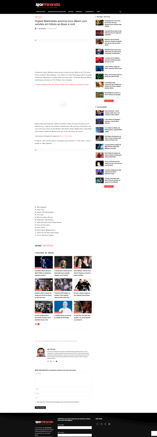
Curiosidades (38, 267)
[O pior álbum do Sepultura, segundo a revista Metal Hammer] (100, 121)
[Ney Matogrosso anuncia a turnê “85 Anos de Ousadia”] (100, 94)
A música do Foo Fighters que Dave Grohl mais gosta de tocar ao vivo (112, 60)
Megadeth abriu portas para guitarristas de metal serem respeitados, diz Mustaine (113, 51)
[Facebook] (50, 32)
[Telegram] (61, 32)
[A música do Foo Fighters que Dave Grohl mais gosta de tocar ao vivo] (100, 60)
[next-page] (38, 324)
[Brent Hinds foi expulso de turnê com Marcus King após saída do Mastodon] (100, 155)
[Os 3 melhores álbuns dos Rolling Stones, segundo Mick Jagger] (100, 130)
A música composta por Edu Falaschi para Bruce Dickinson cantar (113, 171)
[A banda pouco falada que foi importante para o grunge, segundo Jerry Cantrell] (63, 262)
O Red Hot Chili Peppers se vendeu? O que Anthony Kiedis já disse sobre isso (62, 295)
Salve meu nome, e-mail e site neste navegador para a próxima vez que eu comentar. (58, 402)
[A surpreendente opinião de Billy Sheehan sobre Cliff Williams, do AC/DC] (100, 146)
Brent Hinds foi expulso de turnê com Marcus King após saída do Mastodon (113, 155)
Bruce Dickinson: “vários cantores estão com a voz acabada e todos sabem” (112, 112)
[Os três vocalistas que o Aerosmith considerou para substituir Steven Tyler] (44, 307)
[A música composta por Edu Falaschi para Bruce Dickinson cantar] (100, 172)
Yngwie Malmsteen (48, 245)
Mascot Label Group (66, 136)
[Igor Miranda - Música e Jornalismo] (48, 5)
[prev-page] (36, 324)
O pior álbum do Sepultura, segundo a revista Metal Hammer (112, 121)
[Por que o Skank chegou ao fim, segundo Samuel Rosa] (83, 284)
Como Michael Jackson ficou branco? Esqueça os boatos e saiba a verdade (82, 273)
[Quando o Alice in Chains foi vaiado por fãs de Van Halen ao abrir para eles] (44, 284)
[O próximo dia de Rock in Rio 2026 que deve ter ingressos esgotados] (100, 33)
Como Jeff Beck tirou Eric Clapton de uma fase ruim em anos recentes (113, 163)
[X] (53, 32)
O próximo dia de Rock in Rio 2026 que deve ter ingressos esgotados (113, 33)
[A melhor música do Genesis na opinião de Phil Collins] (63, 307)
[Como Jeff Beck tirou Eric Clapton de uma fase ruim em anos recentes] (100, 163)
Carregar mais (108, 100)
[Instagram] (50, 361)
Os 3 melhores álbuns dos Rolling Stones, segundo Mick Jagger (113, 129)
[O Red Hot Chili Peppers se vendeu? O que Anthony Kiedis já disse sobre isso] (63, 284)
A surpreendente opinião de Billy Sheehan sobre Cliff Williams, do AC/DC (113, 146)
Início (36, 341)
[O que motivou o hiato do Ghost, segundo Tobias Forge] (100, 68)
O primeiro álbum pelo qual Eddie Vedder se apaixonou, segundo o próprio (43, 273)
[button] (120, 12)
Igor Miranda (42, 28)
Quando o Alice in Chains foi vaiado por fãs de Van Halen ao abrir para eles (43, 295)
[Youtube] (56, 361)
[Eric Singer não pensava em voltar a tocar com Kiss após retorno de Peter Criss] (100, 138)
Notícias (38, 17)
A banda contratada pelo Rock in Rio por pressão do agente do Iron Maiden (112, 180)
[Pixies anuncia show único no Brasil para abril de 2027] (100, 76)
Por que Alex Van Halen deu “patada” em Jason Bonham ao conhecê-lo (82, 318)
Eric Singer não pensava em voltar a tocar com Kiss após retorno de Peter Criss (113, 138)
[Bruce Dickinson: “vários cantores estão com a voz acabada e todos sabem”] (100, 113)
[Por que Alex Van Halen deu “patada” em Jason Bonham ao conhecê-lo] (83, 307)
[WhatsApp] (57, 32)
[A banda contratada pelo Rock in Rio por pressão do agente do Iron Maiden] (100, 180)
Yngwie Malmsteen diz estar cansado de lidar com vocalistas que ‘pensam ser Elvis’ (62, 84)
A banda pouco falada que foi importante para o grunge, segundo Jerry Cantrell (63, 273)
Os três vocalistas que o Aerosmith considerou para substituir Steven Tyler (43, 318)
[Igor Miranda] (36, 28)
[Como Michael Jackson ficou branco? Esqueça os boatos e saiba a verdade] (83, 262)
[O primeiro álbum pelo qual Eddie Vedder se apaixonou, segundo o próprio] (44, 262)
